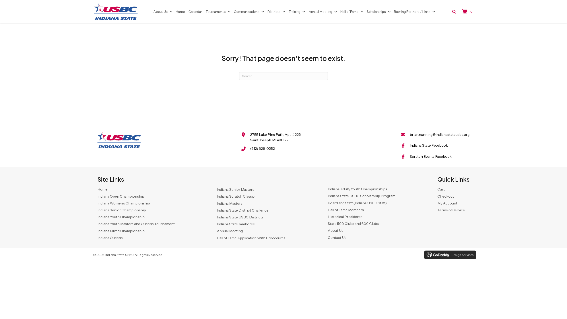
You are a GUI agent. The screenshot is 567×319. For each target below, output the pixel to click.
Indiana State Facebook (429, 145)
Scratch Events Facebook (431, 156)
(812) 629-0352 (262, 148)
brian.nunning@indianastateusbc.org (440, 134)
